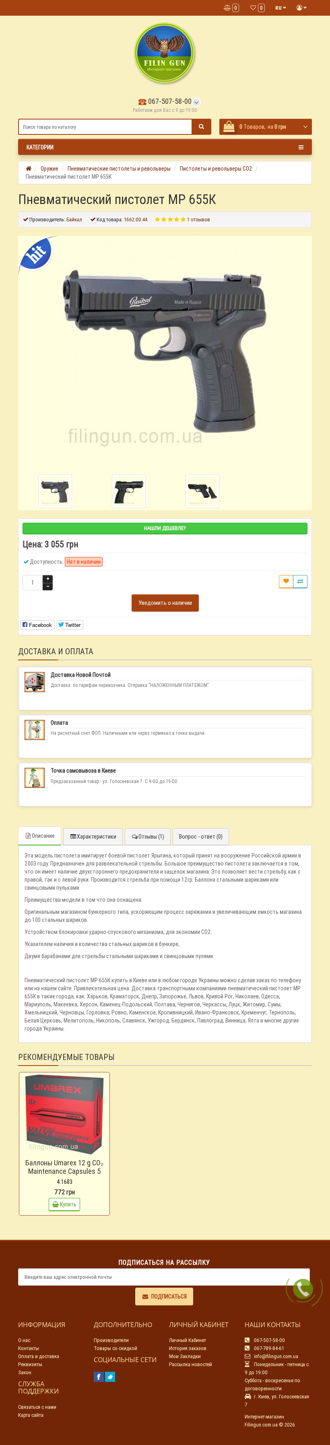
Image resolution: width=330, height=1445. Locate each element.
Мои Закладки (185, 1356)
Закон (24, 1372)
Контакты (28, 1348)
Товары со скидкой (115, 1348)
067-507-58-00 (169, 101)
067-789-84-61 (268, 1348)
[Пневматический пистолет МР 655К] (165, 348)
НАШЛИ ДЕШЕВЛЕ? (165, 528)
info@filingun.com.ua (275, 1356)
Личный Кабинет (187, 1340)
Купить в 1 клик (68, 1152)
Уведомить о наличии (165, 602)
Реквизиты (30, 1364)
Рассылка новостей (190, 1364)
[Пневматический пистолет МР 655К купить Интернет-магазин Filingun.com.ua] (129, 491)
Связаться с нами (37, 1407)
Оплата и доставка (38, 1356)
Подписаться (169, 1296)
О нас (24, 1340)
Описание (43, 835)
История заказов (187, 1348)
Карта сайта (30, 1415)
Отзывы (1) (151, 836)
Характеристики (96, 836)
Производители (111, 1340)
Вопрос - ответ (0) (201, 836)
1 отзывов (198, 219)
